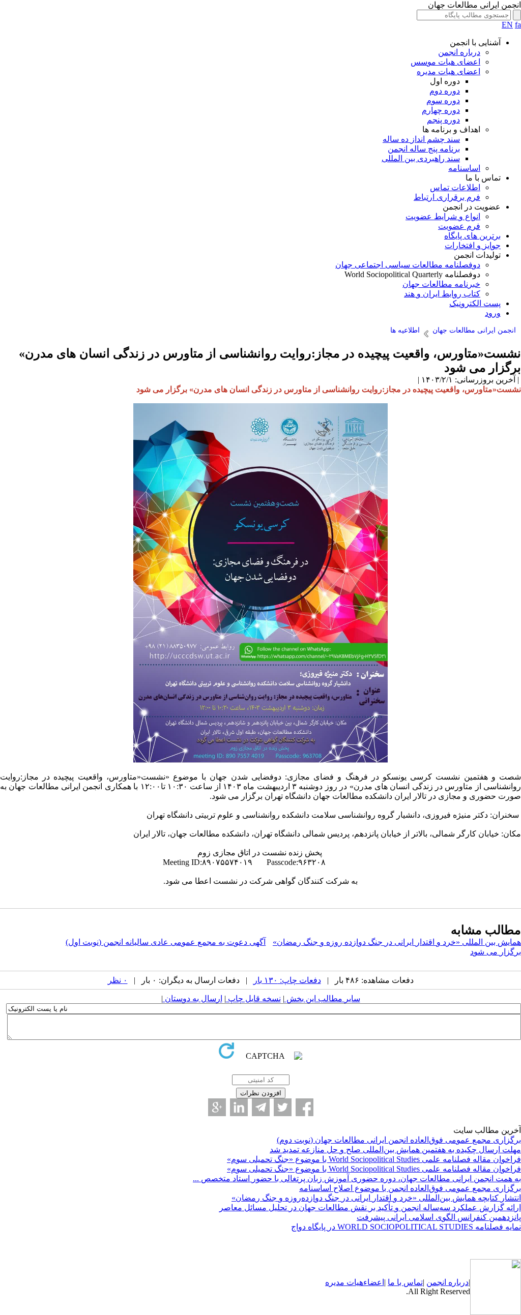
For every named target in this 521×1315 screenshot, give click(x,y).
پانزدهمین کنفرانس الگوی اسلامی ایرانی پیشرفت (439, 1217)
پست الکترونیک (475, 303)
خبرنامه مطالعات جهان (441, 284)
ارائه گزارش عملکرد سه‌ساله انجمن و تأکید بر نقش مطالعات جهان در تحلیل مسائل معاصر (370, 1207)
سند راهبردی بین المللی (421, 158)
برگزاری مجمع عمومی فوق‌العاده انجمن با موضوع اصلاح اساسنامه (410, 1188)
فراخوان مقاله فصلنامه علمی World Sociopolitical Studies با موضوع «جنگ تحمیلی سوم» (374, 1159)
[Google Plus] (217, 1107)
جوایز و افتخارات (473, 245)
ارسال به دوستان (192, 998)
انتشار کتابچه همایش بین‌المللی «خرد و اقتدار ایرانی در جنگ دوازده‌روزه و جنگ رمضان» (376, 1197)
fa (518, 24)
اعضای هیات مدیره (448, 71)
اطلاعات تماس (455, 187)
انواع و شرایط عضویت (443, 216)
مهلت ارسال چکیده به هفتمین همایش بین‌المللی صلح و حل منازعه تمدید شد (395, 1149)
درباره (457, 1282)
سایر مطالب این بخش (322, 998)
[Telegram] (261, 1107)
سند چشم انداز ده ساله (421, 139)
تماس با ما (405, 1282)
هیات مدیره (344, 1282)
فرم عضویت (459, 226)
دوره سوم (443, 100)
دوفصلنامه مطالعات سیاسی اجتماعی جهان (407, 264)
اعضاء (373, 1282)
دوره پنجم (443, 119)
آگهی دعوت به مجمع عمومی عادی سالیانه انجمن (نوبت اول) (166, 942)
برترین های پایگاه (472, 235)
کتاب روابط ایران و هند (442, 293)
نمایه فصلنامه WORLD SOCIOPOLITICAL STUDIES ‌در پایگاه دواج (406, 1226)
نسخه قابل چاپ (253, 998)
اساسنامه (464, 168)
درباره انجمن (459, 52)
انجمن (436, 1282)
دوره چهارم (441, 110)
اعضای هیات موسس (445, 61)
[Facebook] (304, 1107)
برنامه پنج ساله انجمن (424, 148)
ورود (493, 313)
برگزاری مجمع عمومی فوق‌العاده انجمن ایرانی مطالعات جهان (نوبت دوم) (399, 1139)
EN (507, 24)
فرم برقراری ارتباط (447, 197)
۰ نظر (118, 980)
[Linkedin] (239, 1107)
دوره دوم (444, 90)
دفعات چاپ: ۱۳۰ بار (287, 980)
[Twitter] (283, 1107)
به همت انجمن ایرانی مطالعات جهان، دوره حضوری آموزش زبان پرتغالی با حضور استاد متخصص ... (357, 1178)
